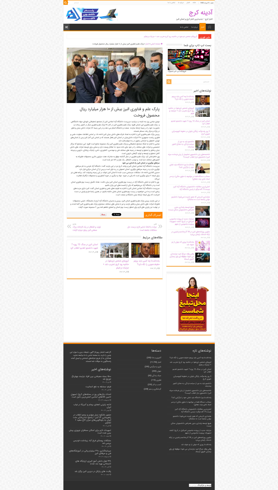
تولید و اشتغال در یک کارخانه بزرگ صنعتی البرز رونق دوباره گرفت (87, 227)
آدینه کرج (201, 12)
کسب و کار (157, 384)
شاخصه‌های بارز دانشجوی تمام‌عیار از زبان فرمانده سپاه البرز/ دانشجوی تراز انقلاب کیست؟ (189, 156)
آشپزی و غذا (156, 357)
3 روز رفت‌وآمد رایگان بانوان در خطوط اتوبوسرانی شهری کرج (191, 132)
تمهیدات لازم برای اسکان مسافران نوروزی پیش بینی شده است (90, 432)
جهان (159, 371)
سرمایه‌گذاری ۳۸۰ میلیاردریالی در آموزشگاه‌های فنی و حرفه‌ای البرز (90, 452)
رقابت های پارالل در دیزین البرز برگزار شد (92, 471)
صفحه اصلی (156, 43)
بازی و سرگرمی (155, 366)
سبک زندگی (156, 375)
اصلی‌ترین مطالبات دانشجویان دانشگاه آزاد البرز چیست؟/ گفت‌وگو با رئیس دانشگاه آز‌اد (191, 188)
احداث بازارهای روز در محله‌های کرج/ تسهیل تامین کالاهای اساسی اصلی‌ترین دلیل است (91, 396)
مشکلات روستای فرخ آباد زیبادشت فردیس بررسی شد (92, 442)
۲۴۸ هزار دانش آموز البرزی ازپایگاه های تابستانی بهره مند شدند (93, 462)
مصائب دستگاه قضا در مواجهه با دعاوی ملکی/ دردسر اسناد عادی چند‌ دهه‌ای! (190, 178)
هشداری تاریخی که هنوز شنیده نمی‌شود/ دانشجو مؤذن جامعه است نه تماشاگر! (190, 198)
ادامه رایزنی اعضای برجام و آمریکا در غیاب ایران (92, 406)
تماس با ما (171, 2)
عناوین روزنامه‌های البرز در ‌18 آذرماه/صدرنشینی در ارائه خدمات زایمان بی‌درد (190, 233)
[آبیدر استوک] (92, 14)
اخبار (188, 2)
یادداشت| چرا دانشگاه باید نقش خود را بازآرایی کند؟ (182, 166)
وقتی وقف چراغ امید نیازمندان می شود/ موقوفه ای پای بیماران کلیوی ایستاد (182, 256)
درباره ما (181, 2)
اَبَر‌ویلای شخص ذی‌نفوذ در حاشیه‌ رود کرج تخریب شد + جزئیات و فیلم (170, 36)
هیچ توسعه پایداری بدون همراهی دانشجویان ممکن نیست (181, 208)
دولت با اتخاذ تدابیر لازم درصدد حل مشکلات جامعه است (142, 227)
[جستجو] (65, 2)
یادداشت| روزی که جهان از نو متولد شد (183, 243)
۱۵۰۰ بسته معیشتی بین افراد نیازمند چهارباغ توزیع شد (91, 378)
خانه (194, 2)
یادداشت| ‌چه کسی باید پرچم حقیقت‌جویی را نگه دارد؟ (147, 262)
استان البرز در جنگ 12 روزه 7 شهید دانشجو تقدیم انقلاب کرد (84, 246)
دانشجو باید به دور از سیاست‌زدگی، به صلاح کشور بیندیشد (183, 144)
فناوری (158, 380)
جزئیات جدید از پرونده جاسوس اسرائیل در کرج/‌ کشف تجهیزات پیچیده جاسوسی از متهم (182, 221)
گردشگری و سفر (155, 389)
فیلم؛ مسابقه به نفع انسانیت (98, 386)
